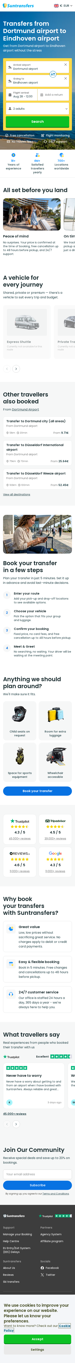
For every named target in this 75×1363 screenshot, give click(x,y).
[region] (37, 1329)
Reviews (8, 1275)
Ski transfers (11, 1282)
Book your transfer (37, 791)
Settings (37, 1349)
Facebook (52, 1268)
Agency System (51, 1234)
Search (37, 121)
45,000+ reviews (20, 838)
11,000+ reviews (20, 871)
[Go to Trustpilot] (55, 1216)
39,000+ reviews (55, 838)
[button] (65, 64)
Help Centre (11, 1241)
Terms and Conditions (55, 1193)
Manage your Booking (17, 1234)
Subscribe (37, 1185)
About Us (9, 1268)
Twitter (50, 1275)
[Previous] (7, 369)
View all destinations (16, 494)
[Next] (16, 369)
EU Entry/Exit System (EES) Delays (16, 1250)
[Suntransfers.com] (18, 5)
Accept (37, 1339)
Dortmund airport (25, 409)
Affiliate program (51, 1241)
